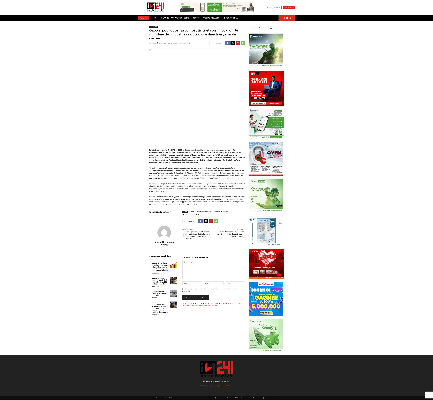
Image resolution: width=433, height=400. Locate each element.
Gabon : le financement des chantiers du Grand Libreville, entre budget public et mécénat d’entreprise (160, 307)
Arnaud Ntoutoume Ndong (162, 43)
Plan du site (257, 398)
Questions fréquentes (270, 398)
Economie (154, 26)
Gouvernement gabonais (204, 211)
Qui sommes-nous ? (221, 398)
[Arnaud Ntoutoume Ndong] (164, 232)
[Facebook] (227, 43)
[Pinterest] (238, 43)
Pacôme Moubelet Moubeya (192, 215)
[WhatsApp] (243, 43)
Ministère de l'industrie (221, 211)
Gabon (191, 211)
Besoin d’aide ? (234, 398)
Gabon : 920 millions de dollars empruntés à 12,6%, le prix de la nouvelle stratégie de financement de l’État (160, 267)
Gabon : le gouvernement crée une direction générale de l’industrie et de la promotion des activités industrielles (196, 235)
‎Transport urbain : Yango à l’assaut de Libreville (159, 293)
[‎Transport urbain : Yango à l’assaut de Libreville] (173, 293)
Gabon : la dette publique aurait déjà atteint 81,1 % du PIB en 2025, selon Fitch (159, 281)
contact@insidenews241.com (222, 386)
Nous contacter (246, 398)
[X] (232, 43)
